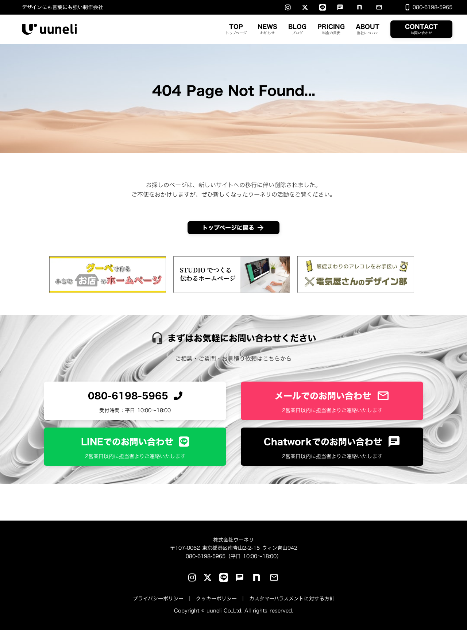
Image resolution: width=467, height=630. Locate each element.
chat (340, 7)
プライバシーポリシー (158, 598)
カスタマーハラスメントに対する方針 (292, 598)
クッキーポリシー (216, 598)
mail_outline (379, 7)
